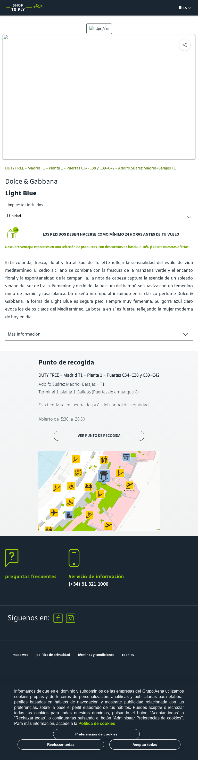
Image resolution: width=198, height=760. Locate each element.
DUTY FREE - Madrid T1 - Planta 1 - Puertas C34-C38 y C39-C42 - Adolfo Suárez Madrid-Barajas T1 (90, 168)
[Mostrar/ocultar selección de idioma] (180, 8)
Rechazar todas (61, 744)
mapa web (21, 655)
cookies (128, 655)
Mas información (24, 334)
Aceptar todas (145, 744)
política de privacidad (53, 655)
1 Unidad (13, 216)
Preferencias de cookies (96, 734)
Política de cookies (96, 723)
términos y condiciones (96, 655)
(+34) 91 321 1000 (88, 584)
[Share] (184, 45)
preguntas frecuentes (30, 576)
